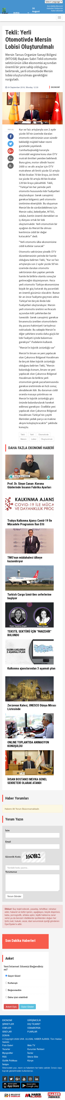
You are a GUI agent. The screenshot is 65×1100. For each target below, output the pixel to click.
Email (8, 841)
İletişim (5, 1064)
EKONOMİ (55, 87)
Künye (30, 1060)
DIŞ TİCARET (34, 1023)
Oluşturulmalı (46, 439)
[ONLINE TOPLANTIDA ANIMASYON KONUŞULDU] (32, 725)
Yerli (32, 434)
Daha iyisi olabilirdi (18, 997)
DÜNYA (5, 1035)
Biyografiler (7, 1052)
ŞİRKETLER (8, 1023)
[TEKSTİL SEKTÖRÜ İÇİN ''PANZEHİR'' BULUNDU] (32, 614)
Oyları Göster (27, 1006)
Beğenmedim (14, 990)
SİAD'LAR (7, 1031)
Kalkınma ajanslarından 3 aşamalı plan (31, 668)
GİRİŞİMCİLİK (34, 1020)
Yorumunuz (11, 871)
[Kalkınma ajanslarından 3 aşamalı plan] (32, 651)
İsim (7, 830)
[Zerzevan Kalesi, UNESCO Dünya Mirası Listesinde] (32, 688)
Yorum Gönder (14, 896)
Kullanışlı (13, 982)
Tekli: (23, 434)
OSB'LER (6, 1027)
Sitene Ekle (32, 1056)
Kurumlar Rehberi (35, 1049)
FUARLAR (32, 1031)
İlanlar (30, 1052)
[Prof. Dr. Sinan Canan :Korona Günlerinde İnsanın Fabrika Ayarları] (32, 467)
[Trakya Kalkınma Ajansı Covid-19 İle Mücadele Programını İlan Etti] (32, 504)
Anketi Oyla (11, 1006)
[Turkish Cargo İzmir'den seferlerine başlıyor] (32, 578)
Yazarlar (6, 1049)
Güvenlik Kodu (13, 856)
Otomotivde (43, 434)
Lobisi (33, 439)
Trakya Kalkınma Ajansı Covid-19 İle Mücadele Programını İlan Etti (29, 522)
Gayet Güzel (14, 975)
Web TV (31, 1045)
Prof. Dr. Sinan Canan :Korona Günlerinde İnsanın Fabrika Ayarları (29, 485)
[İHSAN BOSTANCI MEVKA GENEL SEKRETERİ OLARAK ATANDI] (32, 762)
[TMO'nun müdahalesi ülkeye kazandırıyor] (32, 541)
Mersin (23, 439)
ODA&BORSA (33, 1027)
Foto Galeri (7, 1045)
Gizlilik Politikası (9, 1060)
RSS (4, 1056)
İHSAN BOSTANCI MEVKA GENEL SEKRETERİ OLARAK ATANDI (27, 781)
